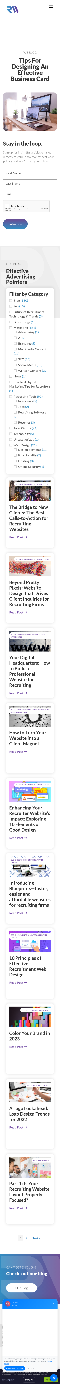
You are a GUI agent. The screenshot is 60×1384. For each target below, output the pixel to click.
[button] (21, 1287)
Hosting (23, 461)
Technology (22, 434)
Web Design (22, 445)
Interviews (25, 401)
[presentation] (26, 206)
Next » (36, 1238)
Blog (17, 300)
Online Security (29, 466)
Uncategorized (24, 439)
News (17, 376)
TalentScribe (22, 428)
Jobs (21, 406)
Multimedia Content (32, 349)
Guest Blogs (22, 322)
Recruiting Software (32, 412)
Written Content (29, 370)
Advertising (26, 332)
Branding (24, 343)
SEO (21, 359)
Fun (16, 306)
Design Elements (29, 449)
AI (19, 338)
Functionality (27, 455)
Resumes (24, 422)
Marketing (21, 327)
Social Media (27, 365)
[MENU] (51, 7)
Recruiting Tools (25, 396)
